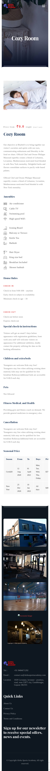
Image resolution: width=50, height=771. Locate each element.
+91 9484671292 (21, 670)
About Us (7, 703)
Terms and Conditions (12, 718)
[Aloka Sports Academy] (9, 6)
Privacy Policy (9, 713)
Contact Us (8, 708)
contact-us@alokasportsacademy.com (30, 675)
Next (5, 109)
